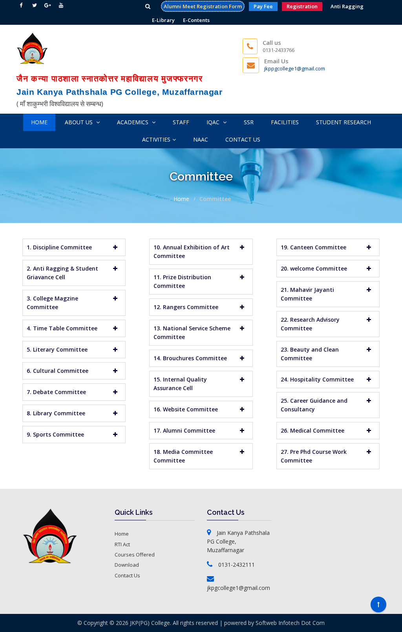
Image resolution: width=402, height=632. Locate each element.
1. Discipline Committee (59, 247)
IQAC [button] (213, 122)
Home (39, 122)
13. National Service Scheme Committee (191, 332)
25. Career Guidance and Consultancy (314, 405)
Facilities (285, 122)
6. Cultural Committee (57, 370)
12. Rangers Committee (185, 307)
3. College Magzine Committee (52, 303)
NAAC (200, 139)
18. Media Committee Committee (183, 456)
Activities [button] (156, 139)
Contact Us (127, 575)
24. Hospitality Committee (317, 379)
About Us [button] (79, 122)
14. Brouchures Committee (190, 358)
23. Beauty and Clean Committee (310, 354)
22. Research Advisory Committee (310, 324)
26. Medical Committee (312, 430)
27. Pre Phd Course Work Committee (314, 456)
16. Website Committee (185, 409)
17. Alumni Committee (184, 430)
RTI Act (122, 544)
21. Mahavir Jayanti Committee (307, 294)
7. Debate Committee (56, 392)
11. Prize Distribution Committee (182, 281)
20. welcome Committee (314, 268)
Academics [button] (133, 122)
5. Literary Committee (57, 349)
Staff (181, 122)
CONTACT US (242, 139)
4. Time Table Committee (62, 328)
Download (127, 564)
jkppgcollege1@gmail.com (294, 68)
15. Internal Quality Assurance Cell (180, 384)
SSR (249, 122)
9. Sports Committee (55, 434)
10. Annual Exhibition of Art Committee (191, 251)
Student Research (343, 122)
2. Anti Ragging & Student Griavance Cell (62, 273)
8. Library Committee (56, 413)
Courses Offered (135, 554)
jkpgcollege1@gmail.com (238, 587)
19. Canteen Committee (313, 247)
